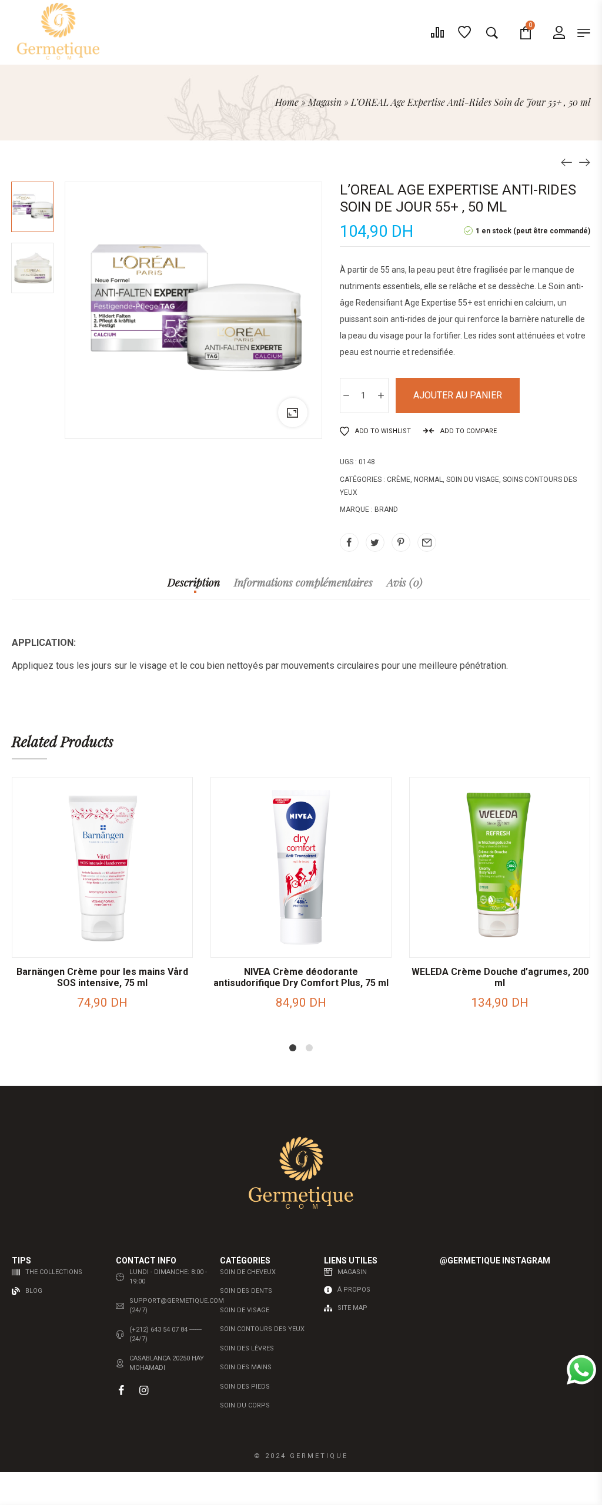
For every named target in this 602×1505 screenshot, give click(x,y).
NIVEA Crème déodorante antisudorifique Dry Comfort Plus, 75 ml (301, 977)
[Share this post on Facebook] (349, 542)
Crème (398, 479)
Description (194, 582)
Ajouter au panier (457, 395)
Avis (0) (405, 582)
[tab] (194, 588)
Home (287, 102)
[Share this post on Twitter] (375, 542)
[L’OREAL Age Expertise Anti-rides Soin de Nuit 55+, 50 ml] (567, 161)
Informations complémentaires (303, 582)
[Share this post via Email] (426, 542)
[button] (58, 945)
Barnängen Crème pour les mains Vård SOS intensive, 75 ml (102, 977)
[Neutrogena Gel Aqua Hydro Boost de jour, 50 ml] (584, 161)
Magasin (325, 102)
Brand (386, 509)
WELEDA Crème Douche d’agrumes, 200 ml (500, 977)
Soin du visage (472, 479)
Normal (428, 479)
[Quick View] (87, 945)
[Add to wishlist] (117, 945)
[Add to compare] (146, 945)
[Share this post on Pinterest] (401, 542)
